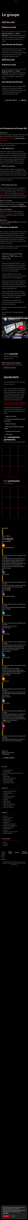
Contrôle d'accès (7, 821)
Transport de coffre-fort (9, 782)
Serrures (5, 830)
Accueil (3, 12)
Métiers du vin (6, 801)
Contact (5, 845)
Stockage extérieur (7, 798)
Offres (5, 842)
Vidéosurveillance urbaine (9, 791)
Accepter (6, 1216)
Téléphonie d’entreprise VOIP (10, 832)
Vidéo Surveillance (7, 833)
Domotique (6, 822)
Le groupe (5, 844)
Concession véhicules (8, 807)
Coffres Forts (6, 819)
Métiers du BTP (7, 802)
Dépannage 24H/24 (8, 781)
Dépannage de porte (8, 779)
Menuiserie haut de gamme (10, 825)
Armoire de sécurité (8, 817)
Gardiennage (6, 776)
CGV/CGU (17, 852)
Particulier (5, 799)
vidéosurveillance (9, 138)
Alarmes (5, 816)
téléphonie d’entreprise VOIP (8, 213)
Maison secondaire (7, 805)
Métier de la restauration (9, 804)
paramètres (5, 1213)
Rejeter (13, 1216)
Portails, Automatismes (8, 827)
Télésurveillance (7, 771)
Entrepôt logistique (8, 793)
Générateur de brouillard (9, 824)
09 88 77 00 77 (11, 100)
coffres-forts (3, 140)
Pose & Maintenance (8, 770)
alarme (2, 138)
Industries (5, 794)
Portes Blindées (7, 828)
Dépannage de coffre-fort (9, 778)
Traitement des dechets (9, 796)
